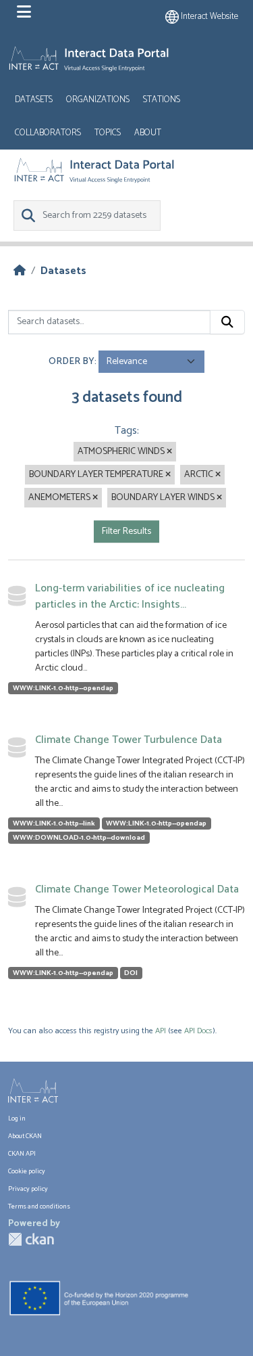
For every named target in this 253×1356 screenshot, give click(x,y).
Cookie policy (26, 1171)
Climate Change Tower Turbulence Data (128, 740)
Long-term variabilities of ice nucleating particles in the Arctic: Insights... (130, 596)
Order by (71, 361)
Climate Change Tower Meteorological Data (137, 889)
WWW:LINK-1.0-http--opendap (63, 688)
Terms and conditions (39, 1206)
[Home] (19, 271)
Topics (107, 133)
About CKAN (25, 1136)
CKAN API (22, 1153)
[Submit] (227, 322)
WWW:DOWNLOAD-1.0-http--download (79, 838)
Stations (161, 100)
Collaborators (48, 133)
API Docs (198, 1030)
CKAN (31, 1239)
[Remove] (169, 452)
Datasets (34, 100)
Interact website (208, 16)
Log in (17, 1118)
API (160, 1030)
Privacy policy (28, 1188)
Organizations (98, 100)
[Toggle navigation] (24, 12)
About (147, 133)
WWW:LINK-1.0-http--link (54, 823)
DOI (131, 973)
